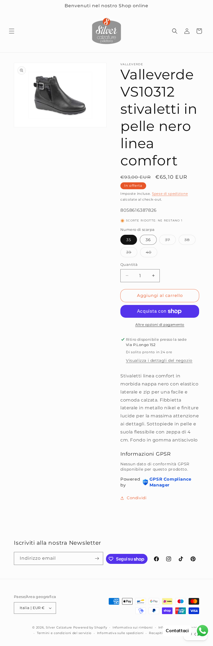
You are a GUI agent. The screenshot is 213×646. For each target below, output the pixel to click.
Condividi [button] (136, 497)
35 (128, 239)
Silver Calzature (59, 627)
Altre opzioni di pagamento (159, 324)
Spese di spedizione (170, 193)
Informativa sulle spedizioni (120, 633)
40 (151, 253)
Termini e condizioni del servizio (64, 633)
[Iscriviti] (97, 558)
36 (148, 239)
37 (170, 241)
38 (190, 241)
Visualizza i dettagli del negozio (159, 360)
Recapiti (156, 633)
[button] (12, 31)
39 (131, 253)
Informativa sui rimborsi (133, 627)
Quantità (129, 264)
